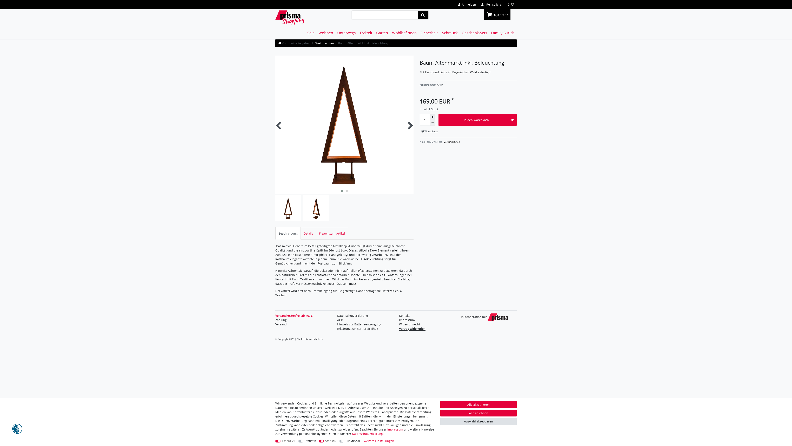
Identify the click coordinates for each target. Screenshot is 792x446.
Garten (382, 32)
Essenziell (289, 441)
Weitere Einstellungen (379, 441)
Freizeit (366, 32)
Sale (311, 32)
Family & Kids (503, 32)
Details (308, 233)
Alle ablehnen (478, 413)
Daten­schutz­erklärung (352, 316)
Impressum (407, 320)
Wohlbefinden (404, 32)
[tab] (288, 233)
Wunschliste (431, 131)
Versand (281, 324)
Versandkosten (451, 141)
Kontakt (404, 316)
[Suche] (423, 15)
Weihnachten (324, 43)
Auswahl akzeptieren (478, 421)
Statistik (310, 441)
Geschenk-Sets (474, 32)
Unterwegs (346, 32)
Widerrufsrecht (409, 324)
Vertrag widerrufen (412, 329)
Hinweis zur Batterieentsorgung (359, 324)
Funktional (352, 441)
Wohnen (325, 32)
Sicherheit (429, 32)
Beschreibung (288, 233)
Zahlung (281, 320)
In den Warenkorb (476, 120)
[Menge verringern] (432, 123)
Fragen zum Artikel (332, 233)
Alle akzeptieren (478, 405)
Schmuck (450, 32)
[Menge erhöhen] (432, 117)
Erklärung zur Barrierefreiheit (357, 329)
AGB (340, 320)
